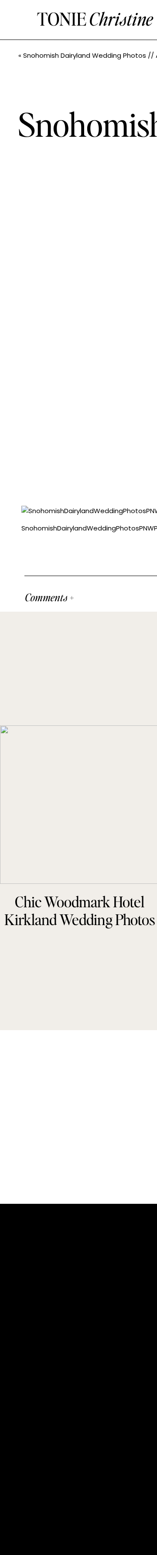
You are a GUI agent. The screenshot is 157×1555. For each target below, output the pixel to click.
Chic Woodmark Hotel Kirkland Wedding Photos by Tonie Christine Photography (79, 928)
